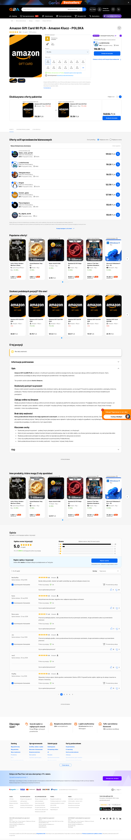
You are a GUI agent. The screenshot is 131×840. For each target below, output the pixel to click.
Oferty (11, 129)
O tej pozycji (36, 129)
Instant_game (24, 193)
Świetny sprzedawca (26, 155)
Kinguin (21, 183)
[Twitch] (107, 818)
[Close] (128, 2)
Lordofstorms (104, 43)
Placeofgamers (24, 203)
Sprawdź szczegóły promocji (17, 777)
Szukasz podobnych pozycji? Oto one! (28, 291)
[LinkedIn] (120, 818)
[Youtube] (104, 818)
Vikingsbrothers (24, 173)
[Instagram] (113, 818)
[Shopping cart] (118, 9)
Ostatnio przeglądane (23, 129)
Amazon (37, 20)
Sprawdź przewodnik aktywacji (65, 75)
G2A (12, 20)
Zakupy (31, 20)
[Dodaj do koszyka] (118, 154)
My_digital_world (25, 213)
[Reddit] (110, 818)
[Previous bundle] (117, 96)
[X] (117, 818)
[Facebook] (100, 818)
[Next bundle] (120, 96)
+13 (83, 67)
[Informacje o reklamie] (29, 150)
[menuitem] (13, 16)
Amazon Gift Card (46, 20)
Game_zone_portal (26, 153)
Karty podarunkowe (21, 20)
